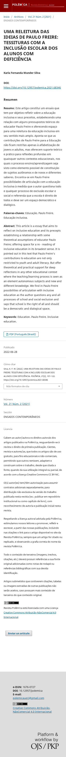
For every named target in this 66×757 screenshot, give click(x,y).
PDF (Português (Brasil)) (22, 334)
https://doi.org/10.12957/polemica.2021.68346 (32, 87)
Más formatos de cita (17, 386)
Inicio (7, 16)
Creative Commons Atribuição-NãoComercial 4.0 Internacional (32, 709)
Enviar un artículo (19, 633)
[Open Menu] (6, 6)
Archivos (18, 16)
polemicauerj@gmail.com (28, 698)
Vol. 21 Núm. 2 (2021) (39, 16)
